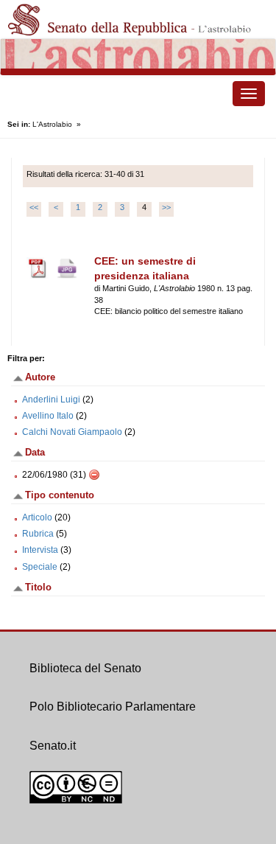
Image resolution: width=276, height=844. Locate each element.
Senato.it (52, 745)
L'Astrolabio (52, 124)
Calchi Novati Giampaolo (72, 432)
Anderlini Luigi (51, 399)
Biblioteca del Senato (85, 668)
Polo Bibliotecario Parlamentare (112, 706)
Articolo (37, 517)
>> (166, 207)
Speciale (39, 567)
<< (33, 207)
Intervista (40, 550)
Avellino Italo (48, 416)
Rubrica (38, 534)
